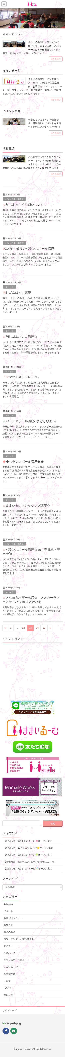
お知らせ (10, 371)
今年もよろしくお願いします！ (24, 204)
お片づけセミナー (13, 918)
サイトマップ (9, 1010)
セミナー (8, 946)
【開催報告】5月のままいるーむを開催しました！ (30, 861)
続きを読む (56, 59)
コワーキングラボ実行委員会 (19, 939)
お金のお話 (9, 932)
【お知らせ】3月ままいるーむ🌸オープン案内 (28, 841)
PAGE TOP (59, 1022)
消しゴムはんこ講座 (16, 292)
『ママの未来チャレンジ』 (21, 377)
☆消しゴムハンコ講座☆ (19, 336)
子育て (7, 980)
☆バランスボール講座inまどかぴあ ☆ (29, 421)
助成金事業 (9, 973)
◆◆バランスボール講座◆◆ (23, 461)
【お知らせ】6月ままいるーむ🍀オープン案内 (28, 854)
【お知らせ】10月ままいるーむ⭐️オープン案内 (29, 847)
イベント (10, 287)
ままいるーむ (11, 966)
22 (23, 627)
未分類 (7, 987)
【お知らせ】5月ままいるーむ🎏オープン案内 (28, 868)
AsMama (8, 904)
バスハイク (9, 953)
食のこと (8, 994)
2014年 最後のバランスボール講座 (28, 248)
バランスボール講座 (15, 199)
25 (44, 627)
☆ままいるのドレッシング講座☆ (26, 505)
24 (37, 627)
